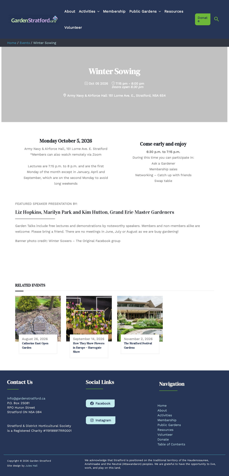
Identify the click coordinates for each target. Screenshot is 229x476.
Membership (114, 11)
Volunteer (73, 27)
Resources (174, 11)
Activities (87, 11)
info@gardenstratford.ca (26, 398)
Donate (163, 439)
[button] (202, 19)
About (69, 11)
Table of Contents (171, 444)
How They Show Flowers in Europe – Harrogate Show (88, 347)
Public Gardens (143, 11)
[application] (97, 11)
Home (162, 405)
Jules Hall (31, 465)
